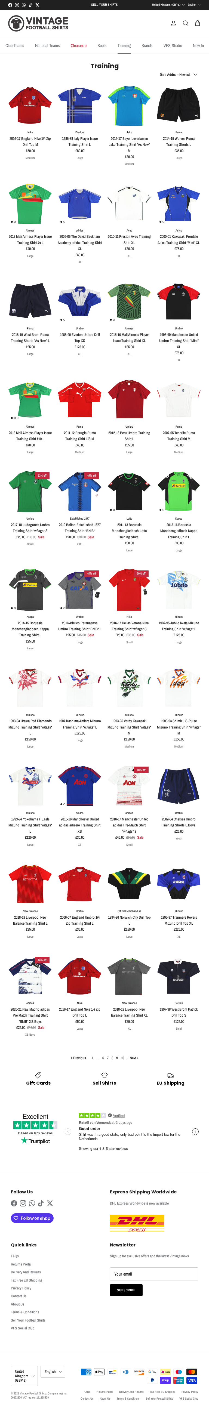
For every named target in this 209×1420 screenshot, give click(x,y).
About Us (17, 1304)
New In (198, 45)
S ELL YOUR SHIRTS (104, 4)
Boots (102, 45)
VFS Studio (173, 45)
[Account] (172, 23)
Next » (134, 1057)
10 (122, 1057)
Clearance (79, 45)
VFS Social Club (23, 1328)
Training (124, 45)
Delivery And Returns (26, 1272)
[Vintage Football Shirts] (38, 23)
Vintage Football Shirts (33, 1393)
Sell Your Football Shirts (28, 1320)
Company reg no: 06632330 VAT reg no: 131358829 (39, 1395)
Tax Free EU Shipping (26, 1280)
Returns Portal (21, 1264)
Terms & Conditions (25, 1312)
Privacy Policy (21, 1288)
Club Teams (14, 45)
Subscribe (126, 1290)
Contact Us (18, 1296)
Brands (147, 45)
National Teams (47, 45)
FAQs (15, 1256)
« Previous (78, 1057)
